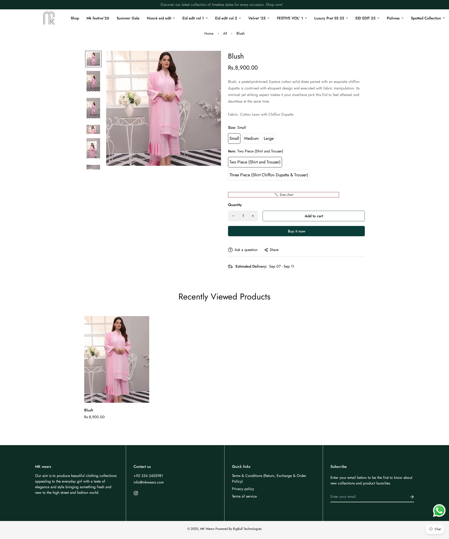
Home (209, 33)
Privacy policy (243, 488)
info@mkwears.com (149, 482)
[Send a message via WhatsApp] (439, 510)
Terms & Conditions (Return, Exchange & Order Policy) (269, 478)
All (225, 33)
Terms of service (244, 496)
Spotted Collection (426, 18)
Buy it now (296, 231)
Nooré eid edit (159, 18)
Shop (75, 18)
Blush (88, 410)
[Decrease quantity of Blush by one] (233, 215)
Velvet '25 (257, 18)
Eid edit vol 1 (193, 18)
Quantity (235, 204)
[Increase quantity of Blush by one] (253, 215)
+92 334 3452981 (148, 475)
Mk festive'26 (98, 18)
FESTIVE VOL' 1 (290, 18)
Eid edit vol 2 (226, 18)
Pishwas (393, 18)
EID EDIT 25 (365, 18)
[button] (283, 194)
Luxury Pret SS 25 (329, 18)
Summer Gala (128, 18)
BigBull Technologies (247, 528)
